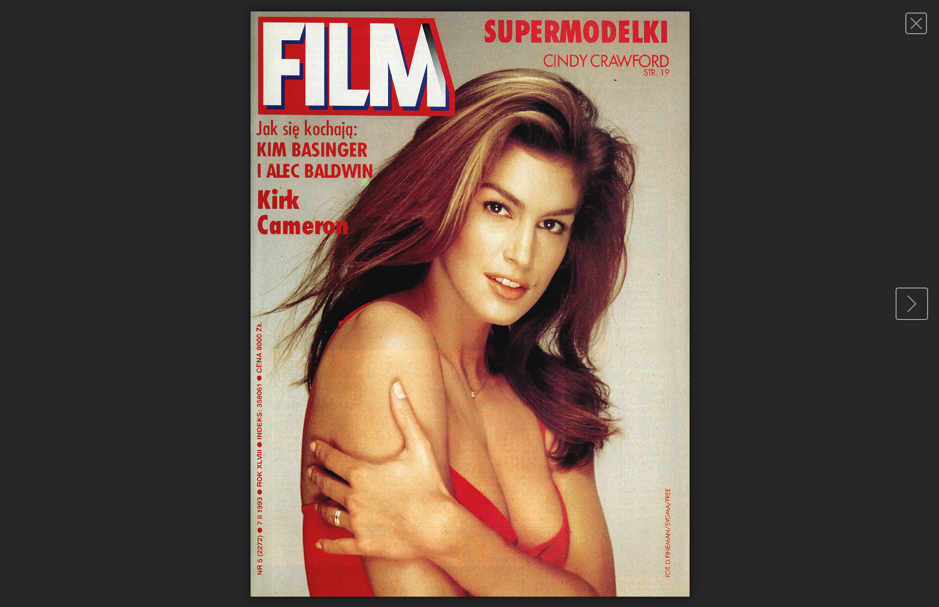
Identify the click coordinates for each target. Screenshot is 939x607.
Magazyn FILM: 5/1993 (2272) (916, 23)
